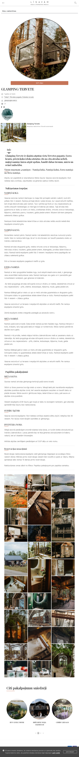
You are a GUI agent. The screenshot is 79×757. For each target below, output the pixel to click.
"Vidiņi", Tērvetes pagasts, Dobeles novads (19, 97)
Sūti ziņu (39, 83)
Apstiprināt (70, 752)
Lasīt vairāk (56, 753)
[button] (36, 733)
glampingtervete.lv (10, 100)
